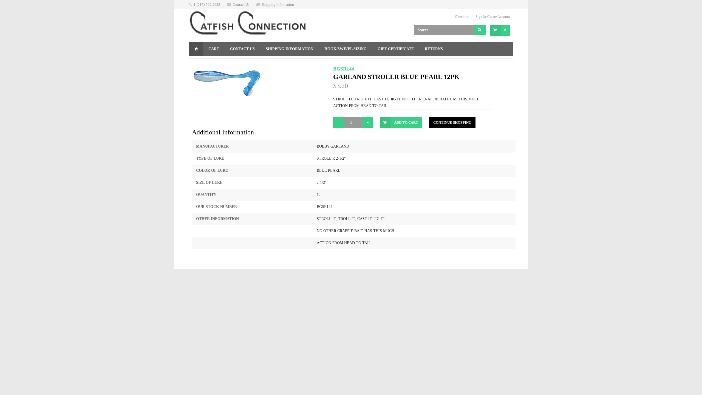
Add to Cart (406, 122)
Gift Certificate (396, 49)
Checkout (462, 17)
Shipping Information (278, 4)
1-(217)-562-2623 (207, 4)
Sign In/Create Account (492, 17)
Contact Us (241, 4)
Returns (434, 49)
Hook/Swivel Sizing (345, 49)
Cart (213, 49)
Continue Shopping (452, 122)
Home (196, 49)
